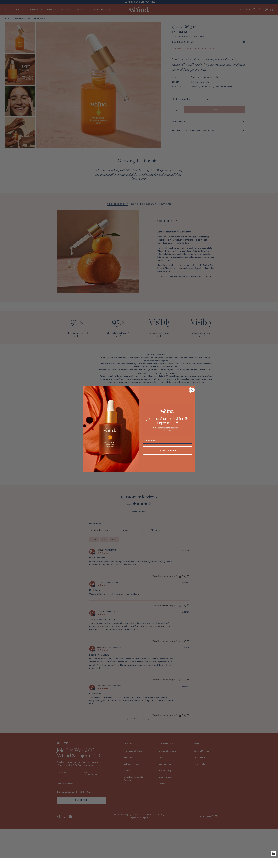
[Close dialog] (191, 390)
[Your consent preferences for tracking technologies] (273, 853)
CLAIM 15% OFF (167, 450)
